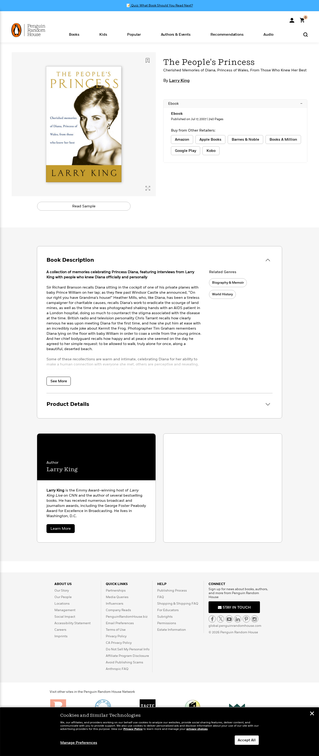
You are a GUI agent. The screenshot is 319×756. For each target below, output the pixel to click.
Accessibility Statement (72, 623)
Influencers (114, 603)
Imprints (60, 636)
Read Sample (84, 206)
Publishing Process (172, 590)
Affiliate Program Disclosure (127, 656)
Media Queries (117, 597)
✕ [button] (312, 714)
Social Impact (64, 616)
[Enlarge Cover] (147, 188)
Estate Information (171, 629)
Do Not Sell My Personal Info (127, 649)
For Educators (168, 610)
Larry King (179, 81)
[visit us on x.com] (220, 619)
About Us (63, 584)
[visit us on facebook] (212, 619)
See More (58, 381)
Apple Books (210, 139)
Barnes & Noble (245, 139)
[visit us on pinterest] (246, 619)
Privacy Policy (116, 636)
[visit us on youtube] (229, 619)
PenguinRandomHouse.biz (127, 616)
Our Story (61, 590)
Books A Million (283, 139)
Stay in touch (236, 607)
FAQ (160, 597)
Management (64, 610)
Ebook (235, 103)
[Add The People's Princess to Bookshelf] (147, 60)
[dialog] (159, 731)
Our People (63, 597)
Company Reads (118, 610)
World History (222, 294)
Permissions (166, 623)
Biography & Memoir (228, 282)
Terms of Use (116, 629)
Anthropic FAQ (117, 669)
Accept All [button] (247, 740)
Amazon (182, 139)
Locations (62, 603)
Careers (60, 629)
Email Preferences (120, 623)
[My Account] (292, 18)
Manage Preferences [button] (78, 743)
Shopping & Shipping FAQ (177, 603)
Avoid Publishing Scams (124, 662)
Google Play (185, 150)
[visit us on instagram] (254, 619)
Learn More (62, 529)
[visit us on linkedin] (237, 619)
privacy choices (197, 729)
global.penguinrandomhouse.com (235, 626)
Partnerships (116, 590)
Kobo (211, 150)
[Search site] (305, 34)
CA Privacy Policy (119, 643)
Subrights (165, 616)
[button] (74, 34)
